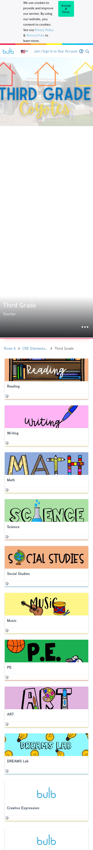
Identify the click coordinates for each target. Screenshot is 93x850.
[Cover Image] (46, 197)
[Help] (81, 51)
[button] (87, 51)
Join (37, 51)
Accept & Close (66, 9)
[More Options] (85, 327)
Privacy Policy (44, 30)
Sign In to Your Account (59, 51)
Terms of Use (35, 35)
